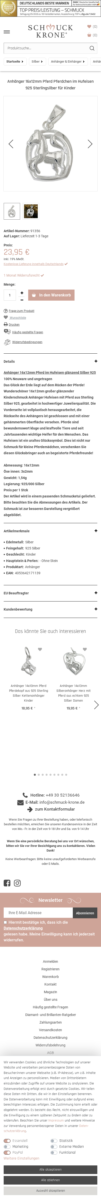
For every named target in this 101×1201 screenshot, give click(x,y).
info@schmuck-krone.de (62, 802)
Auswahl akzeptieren (50, 1190)
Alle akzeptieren (50, 1169)
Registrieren (50, 969)
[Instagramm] (17, 883)
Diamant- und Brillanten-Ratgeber (50, 1015)
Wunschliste (95, 26)
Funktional (67, 1152)
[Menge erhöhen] (21, 293)
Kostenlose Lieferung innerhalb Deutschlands (33, 264)
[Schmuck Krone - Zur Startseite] (50, 30)
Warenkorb (95, 35)
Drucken (14, 324)
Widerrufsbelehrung (50, 1045)
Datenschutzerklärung (50, 1038)
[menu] (6, 31)
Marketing (20, 1146)
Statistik (66, 1140)
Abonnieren (85, 913)
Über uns (50, 999)
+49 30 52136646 (63, 795)
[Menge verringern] (21, 300)
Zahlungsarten (50, 1022)
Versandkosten (50, 1030)
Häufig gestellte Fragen (50, 1007)
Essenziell (20, 1140)
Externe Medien (71, 1146)
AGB (50, 1053)
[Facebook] (7, 883)
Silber (35, 61)
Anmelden (50, 961)
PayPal (18, 1152)
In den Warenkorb (54, 295)
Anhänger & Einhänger (66, 61)
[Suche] (91, 48)
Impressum (56, 1120)
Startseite (13, 61)
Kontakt (50, 984)
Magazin (50, 992)
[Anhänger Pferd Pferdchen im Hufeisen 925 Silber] (50, 143)
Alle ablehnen (50, 1180)
